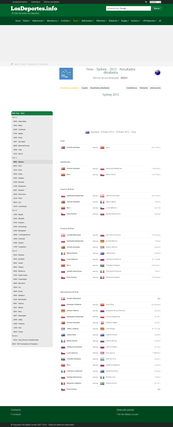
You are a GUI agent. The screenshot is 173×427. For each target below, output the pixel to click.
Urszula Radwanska (113, 316)
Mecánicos (52, 20)
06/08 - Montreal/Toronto (21, 145)
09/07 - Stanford (18, 190)
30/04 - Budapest (19, 295)
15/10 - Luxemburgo (20, 206)
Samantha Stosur (112, 371)
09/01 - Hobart (18, 263)
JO (160, 20)
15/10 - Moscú (18, 154)
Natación (113, 20)
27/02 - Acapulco (18, 222)
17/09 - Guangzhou (19, 247)
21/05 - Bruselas (18, 182)
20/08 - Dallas (17, 319)
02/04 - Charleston (19, 129)
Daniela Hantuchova (113, 214)
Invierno (135, 20)
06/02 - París (17, 166)
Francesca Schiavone (113, 271)
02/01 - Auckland (18, 259)
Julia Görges (110, 328)
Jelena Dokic (110, 253)
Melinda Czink (111, 359)
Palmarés (144, 88)
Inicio (18, 20)
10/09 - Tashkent (18, 323)
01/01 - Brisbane (18, 255)
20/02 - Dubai (17, 174)
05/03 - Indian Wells (19, 121)
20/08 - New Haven (19, 194)
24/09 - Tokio (17, 150)
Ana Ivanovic (110, 353)
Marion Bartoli (111, 202)
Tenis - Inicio (16, 108)
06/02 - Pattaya (18, 267)
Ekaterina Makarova (113, 365)
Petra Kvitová (110, 174)
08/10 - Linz (17, 202)
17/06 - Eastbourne (19, 186)
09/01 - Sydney (18, 162)
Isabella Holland (111, 335)
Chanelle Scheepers (113, 265)
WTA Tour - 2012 (18, 113)
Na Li (108, 147)
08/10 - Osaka (18, 332)
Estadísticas (132, 88)
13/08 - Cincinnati (19, 239)
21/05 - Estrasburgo (19, 226)
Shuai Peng (110, 304)
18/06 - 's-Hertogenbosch (21, 234)
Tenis (75, 20)
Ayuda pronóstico (20, 2)
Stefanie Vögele (111, 322)
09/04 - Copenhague (20, 279)
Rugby (124, 20)
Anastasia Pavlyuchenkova (115, 310)
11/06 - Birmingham (19, 230)
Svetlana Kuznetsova (113, 259)
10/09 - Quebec (18, 243)
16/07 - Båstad (18, 307)
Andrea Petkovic (111, 241)
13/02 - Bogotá (18, 214)
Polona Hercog (111, 341)
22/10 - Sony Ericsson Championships (26, 340)
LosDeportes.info (21, 9)
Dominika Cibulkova (113, 235)
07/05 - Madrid (18, 133)
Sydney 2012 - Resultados (37, 64)
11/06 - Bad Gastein (19, 299)
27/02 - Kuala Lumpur (20, 275)
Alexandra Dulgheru (113, 277)
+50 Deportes (149, 20)
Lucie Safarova (111, 208)
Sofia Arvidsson (111, 383)
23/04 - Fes (17, 287)
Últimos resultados (51, 2)
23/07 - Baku (17, 311)
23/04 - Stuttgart (18, 178)
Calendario (35, 2)
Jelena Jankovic (112, 247)
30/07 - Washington (19, 315)
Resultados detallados (99, 88)
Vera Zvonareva (111, 347)
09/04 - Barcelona (19, 283)
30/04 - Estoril (17, 291)
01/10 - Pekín (17, 198)
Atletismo (100, 20)
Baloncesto (38, 20)
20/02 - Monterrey (19, 271)
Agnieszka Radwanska (114, 168)
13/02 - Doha (17, 170)
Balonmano (87, 20)
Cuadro (85, 88)
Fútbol (26, 20)
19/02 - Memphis (18, 218)
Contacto (16, 414)
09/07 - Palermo (18, 303)
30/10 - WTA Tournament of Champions (25, 344)
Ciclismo (65, 20)
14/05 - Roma (17, 137)
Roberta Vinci (111, 377)
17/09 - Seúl (17, 328)
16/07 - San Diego (19, 141)
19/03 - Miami (17, 125)
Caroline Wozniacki (113, 195)
